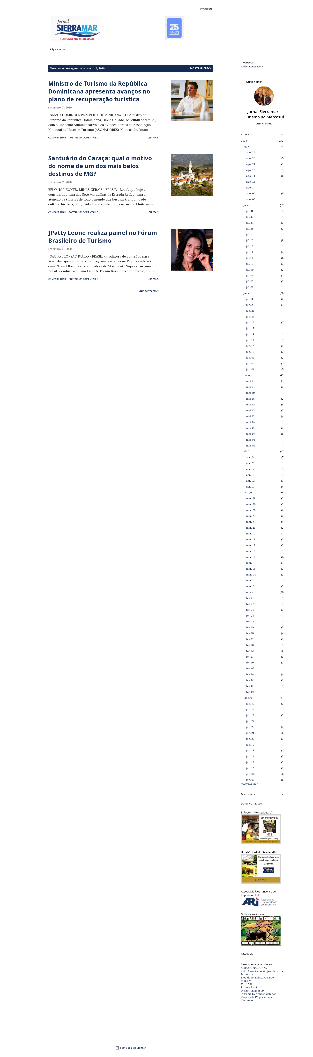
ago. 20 (250, 158)
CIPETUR (247, 984)
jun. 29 (250, 304)
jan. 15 (250, 750)
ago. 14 (250, 175)
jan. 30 (250, 703)
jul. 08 (249, 275)
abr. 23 (250, 463)
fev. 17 (249, 639)
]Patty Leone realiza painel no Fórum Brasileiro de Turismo (102, 236)
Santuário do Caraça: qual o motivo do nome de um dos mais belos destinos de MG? (100, 166)
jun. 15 (250, 328)
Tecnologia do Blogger (132, 1047)
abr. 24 (250, 457)
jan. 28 (250, 715)
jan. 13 (250, 762)
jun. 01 (250, 369)
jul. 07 (249, 281)
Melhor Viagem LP (252, 990)
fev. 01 (250, 691)
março (248, 492)
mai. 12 (250, 416)
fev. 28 (250, 598)
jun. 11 (250, 351)
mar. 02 (251, 580)
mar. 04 (251, 574)
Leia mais (153, 137)
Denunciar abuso (251, 803)
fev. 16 (250, 645)
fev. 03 (250, 680)
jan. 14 (250, 756)
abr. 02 (250, 480)
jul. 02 (249, 287)
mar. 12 (250, 551)
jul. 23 (249, 234)
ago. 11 (250, 187)
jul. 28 (249, 228)
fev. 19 (250, 627)
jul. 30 (249, 216)
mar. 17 (250, 545)
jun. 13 (250, 340)
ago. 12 (250, 181)
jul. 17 (249, 246)
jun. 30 (250, 299)
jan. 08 (250, 774)
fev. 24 (250, 621)
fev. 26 (250, 609)
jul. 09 (250, 269)
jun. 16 (250, 322)
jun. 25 (250, 316)
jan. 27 (250, 721)
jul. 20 (249, 240)
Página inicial (57, 49)
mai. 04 (250, 433)
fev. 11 (249, 656)
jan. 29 (250, 709)
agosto (248, 146)
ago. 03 (250, 199)
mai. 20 (250, 386)
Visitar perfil (264, 123)
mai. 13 (250, 410)
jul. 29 (249, 222)
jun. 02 (250, 363)
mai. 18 (250, 398)
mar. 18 (250, 539)
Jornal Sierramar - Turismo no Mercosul (264, 114)
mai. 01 (250, 445)
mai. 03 (250, 439)
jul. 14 (249, 252)
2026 (244, 140)
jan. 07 (250, 779)
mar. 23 (250, 527)
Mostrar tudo (200, 68)
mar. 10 (250, 562)
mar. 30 (251, 504)
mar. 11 (250, 557)
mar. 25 (250, 516)
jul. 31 (249, 211)
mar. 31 (250, 498)
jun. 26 (250, 310)
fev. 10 (250, 662)
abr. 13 (250, 474)
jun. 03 (250, 357)
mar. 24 (251, 521)
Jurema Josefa (250, 987)
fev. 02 (250, 686)
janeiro (248, 697)
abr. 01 (250, 486)
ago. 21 (250, 152)
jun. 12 (250, 345)
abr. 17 (250, 469)
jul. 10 (249, 263)
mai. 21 (250, 381)
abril (246, 451)
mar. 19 (250, 533)
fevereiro (249, 592)
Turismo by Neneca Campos (258, 993)
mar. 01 (250, 586)
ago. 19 (250, 164)
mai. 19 (250, 392)
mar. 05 (250, 568)
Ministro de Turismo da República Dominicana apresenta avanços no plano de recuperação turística (99, 91)
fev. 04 (250, 674)
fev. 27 (250, 603)
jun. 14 (250, 334)
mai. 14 (250, 404)
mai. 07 (250, 422)
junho (247, 293)
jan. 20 (250, 738)
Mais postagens (148, 291)
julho (247, 205)
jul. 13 (249, 257)
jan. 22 (250, 727)
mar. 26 (250, 510)
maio (247, 375)
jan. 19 (250, 744)
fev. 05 (250, 668)
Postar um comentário (83, 137)
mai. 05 (250, 428)
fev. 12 (250, 650)
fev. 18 (250, 633)
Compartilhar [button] (57, 137)
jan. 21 (250, 732)
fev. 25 (250, 615)
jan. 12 (250, 768)
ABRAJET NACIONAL (254, 967)
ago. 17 (250, 170)
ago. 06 (250, 193)
